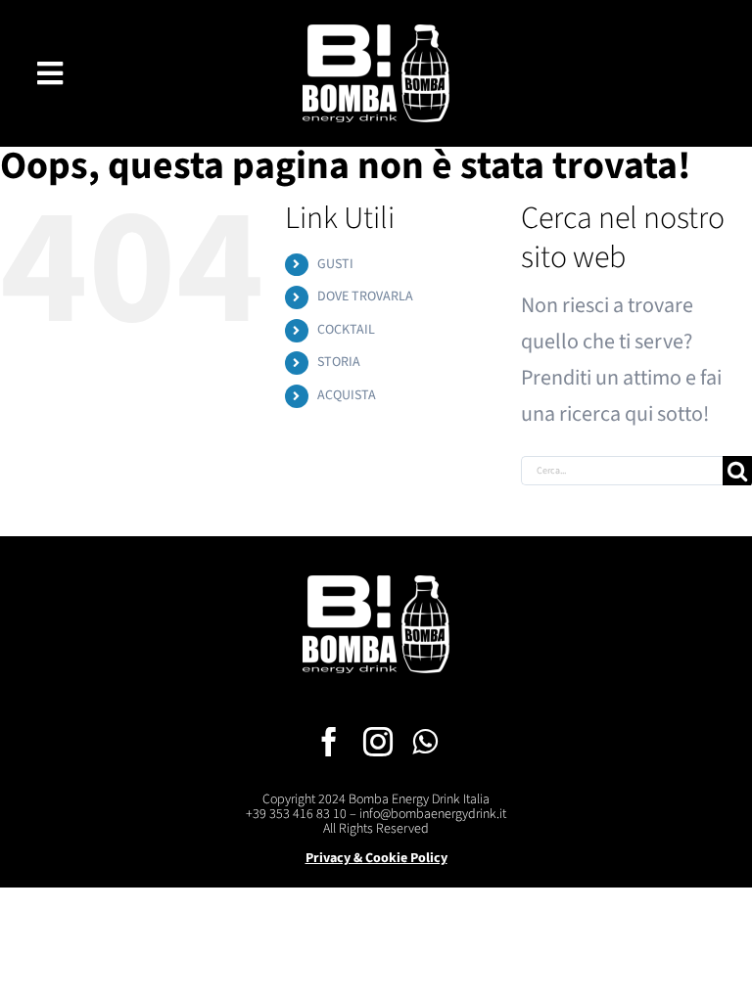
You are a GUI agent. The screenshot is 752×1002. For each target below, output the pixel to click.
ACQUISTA (346, 395)
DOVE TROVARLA (365, 296)
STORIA (338, 362)
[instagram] (378, 741)
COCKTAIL (346, 330)
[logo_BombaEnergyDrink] (376, 35)
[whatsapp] (425, 741)
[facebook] (329, 741)
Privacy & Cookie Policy (376, 858)
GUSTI (335, 264)
